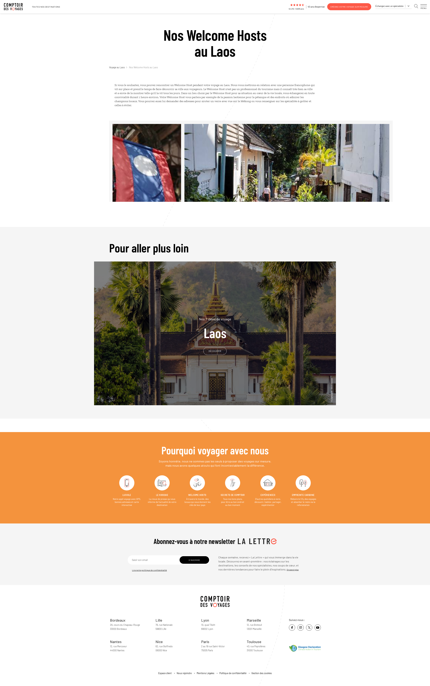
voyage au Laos (220, 85)
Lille (159, 620)
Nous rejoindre (184, 673)
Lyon (205, 620)
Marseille (254, 620)
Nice (159, 641)
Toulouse (254, 641)
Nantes (116, 641)
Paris (205, 641)
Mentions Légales (205, 673)
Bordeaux (117, 620)
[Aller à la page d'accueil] (15, 7)
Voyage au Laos (117, 67)
